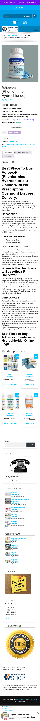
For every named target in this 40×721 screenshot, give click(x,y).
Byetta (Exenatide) (18, 714)
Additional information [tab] (22, 152)
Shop (5, 709)
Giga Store (33, 699)
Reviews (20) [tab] (8, 156)
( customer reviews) (17, 100)
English (10, 719)
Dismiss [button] (33, 2)
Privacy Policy (8, 711)
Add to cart (14, 132)
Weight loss (17, 36)
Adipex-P (4, 126)
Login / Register (19, 8)
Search (7, 441)
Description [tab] (8, 152)
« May (7, 618)
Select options (10, 385)
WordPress (19, 699)
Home (8, 36)
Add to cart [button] (30, 424)
